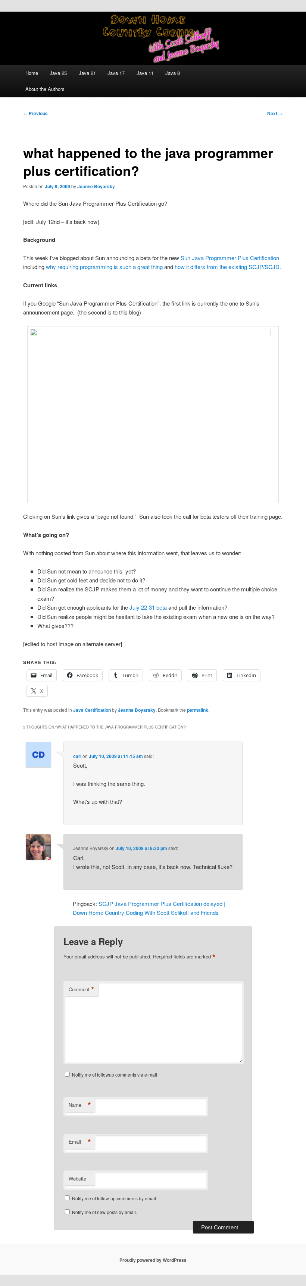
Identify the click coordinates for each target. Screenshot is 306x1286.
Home (31, 72)
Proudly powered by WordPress (153, 1260)
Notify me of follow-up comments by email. (114, 1198)
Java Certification (92, 710)
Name (80, 1105)
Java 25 (58, 72)
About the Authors (45, 88)
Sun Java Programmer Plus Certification (230, 258)
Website (77, 1178)
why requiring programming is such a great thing (103, 267)
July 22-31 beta (148, 607)
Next (275, 113)
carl (77, 756)
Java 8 (172, 72)
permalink (197, 710)
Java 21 (87, 72)
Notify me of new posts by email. (104, 1212)
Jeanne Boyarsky (96, 186)
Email (80, 1142)
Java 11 (145, 72)
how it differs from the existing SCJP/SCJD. (228, 267)
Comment (81, 989)
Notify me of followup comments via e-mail (114, 1074)
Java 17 (116, 72)
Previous (35, 113)
